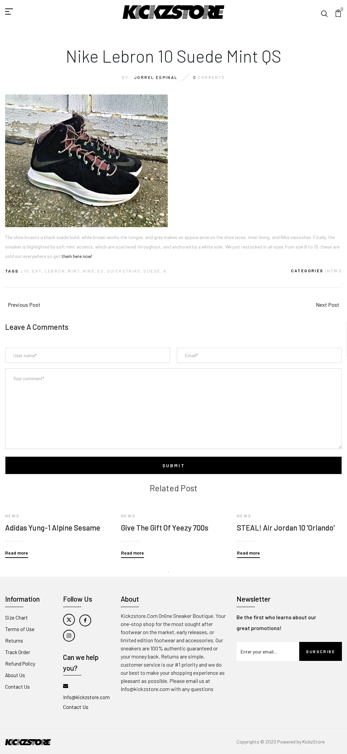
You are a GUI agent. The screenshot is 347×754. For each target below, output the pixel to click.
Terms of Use (20, 629)
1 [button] (168, 571)
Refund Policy (20, 664)
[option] (58, 525)
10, (27, 270)
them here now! (76, 256)
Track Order (17, 652)
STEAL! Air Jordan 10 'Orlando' (286, 527)
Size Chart (16, 618)
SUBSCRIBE (320, 651)
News (334, 270)
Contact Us (17, 687)
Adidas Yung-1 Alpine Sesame (52, 527)
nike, (89, 270)
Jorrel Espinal (156, 77)
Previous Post (24, 304)
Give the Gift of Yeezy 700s (164, 527)
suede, (152, 270)
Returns (14, 641)
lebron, (56, 270)
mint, (75, 270)
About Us (15, 675)
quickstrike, (125, 270)
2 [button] (178, 571)
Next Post (327, 304)
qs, (101, 270)
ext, (38, 270)
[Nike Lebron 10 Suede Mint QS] (86, 160)
